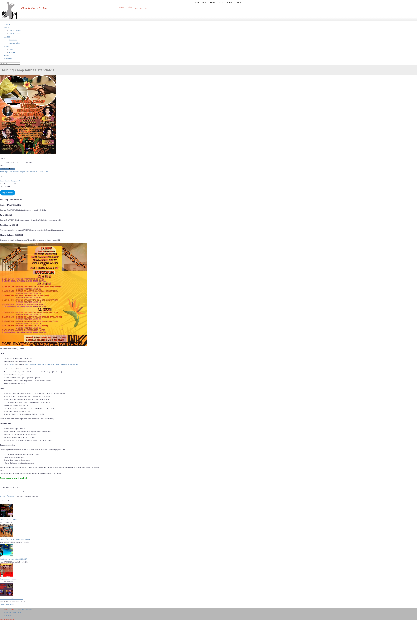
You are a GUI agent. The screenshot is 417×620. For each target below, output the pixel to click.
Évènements (13, 40)
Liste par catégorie (15, 30)
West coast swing (141, 8)
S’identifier (238, 2)
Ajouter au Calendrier (7, 169)
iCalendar (27, 172)
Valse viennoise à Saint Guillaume (11, 599)
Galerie (229, 2)
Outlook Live (43, 172)
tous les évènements (7, 605)
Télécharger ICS (5, 172)
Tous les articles (14, 33)
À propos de (8, 615)
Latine (130, 7)
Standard (121, 7)
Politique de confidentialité (12, 612)
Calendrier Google (17, 172)
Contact (11, 49)
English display (7, 193)
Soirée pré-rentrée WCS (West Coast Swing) (15, 539)
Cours (221, 2)
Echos (204, 2)
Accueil (196, 2)
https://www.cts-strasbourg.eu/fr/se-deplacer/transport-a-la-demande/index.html (52, 364)
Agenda (212, 2)
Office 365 (35, 172)
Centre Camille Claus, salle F (10, 181)
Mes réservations (14, 43)
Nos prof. (12, 52)
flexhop (12, 364)
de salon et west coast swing (18, 609)
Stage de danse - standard (8, 579)
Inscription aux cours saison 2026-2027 (13, 559)
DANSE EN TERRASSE (8, 519)
